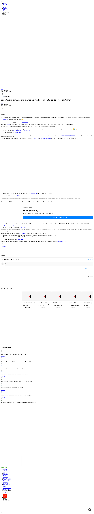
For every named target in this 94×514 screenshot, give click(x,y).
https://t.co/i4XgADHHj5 (8, 225)
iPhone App (5, 477)
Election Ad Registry (7, 478)
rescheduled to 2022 (62, 241)
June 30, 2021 (25, 122)
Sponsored (3, 356)
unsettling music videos (46, 138)
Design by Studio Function (9, 492)
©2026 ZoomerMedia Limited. (10, 486)
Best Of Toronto (6, 4)
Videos (4, 6)
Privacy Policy (6, 480)
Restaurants (5, 10)
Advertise (5, 470)
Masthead (5, 475)
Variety (8, 124)
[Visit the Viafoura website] (90, 276)
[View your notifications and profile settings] (92, 268)
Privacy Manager (7, 490)
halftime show (35, 138)
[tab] (4, 269)
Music (2, 89)
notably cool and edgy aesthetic (68, 135)
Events (4, 7)
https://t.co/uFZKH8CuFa (24, 130)
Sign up (91, 259)
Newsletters (5, 474)
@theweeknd (6, 119)
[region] (47, 268)
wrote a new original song (21, 231)
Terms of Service (7, 479)
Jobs (4, 472)
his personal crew (22, 233)
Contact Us (5, 469)
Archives (5, 473)
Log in (88, 259)
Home (4, 3)
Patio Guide (5, 9)
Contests (5, 8)
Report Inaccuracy (5, 92)
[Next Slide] (92, 303)
